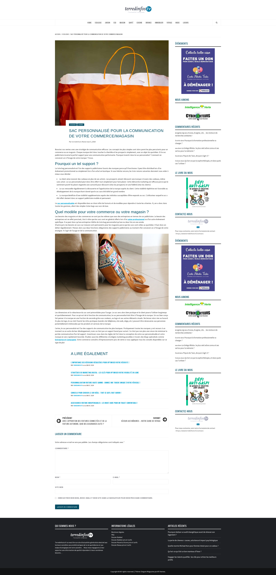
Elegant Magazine (147, 571)
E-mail (116, 477)
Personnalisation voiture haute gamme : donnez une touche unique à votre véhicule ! (105, 382)
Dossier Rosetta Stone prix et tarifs (124, 542)
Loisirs (186, 22)
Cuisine (139, 22)
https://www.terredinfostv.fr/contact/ (190, 234)
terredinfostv (77, 142)
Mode (178, 22)
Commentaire (62, 448)
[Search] (216, 22)
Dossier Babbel (116, 537)
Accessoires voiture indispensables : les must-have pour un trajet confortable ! (104, 403)
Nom (57, 477)
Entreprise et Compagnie (65, 340)
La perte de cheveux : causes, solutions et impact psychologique (193, 540)
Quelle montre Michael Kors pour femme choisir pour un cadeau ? (193, 546)
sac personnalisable (65, 203)
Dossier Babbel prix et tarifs (121, 540)
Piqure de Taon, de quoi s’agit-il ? (196, 156)
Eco (115, 22)
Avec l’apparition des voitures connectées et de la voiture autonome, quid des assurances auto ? (84, 421)
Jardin (107, 22)
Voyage (169, 22)
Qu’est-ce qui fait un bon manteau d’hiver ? (185, 551)
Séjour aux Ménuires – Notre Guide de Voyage (141, 419)
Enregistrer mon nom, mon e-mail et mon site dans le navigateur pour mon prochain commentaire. (105, 498)
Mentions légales (117, 532)
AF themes (161, 571)
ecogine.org (179, 133)
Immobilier (159, 22)
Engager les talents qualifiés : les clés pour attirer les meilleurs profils (192, 558)
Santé (131, 22)
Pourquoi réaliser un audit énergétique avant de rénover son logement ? (191, 533)
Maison (122, 22)
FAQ (112, 535)
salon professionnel (136, 219)
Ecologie (98, 22)
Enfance (149, 22)
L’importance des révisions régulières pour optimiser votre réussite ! (100, 362)
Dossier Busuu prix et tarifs (121, 545)
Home (89, 22)
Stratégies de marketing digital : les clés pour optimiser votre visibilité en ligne (105, 372)
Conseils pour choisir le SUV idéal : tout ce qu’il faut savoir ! (96, 392)
